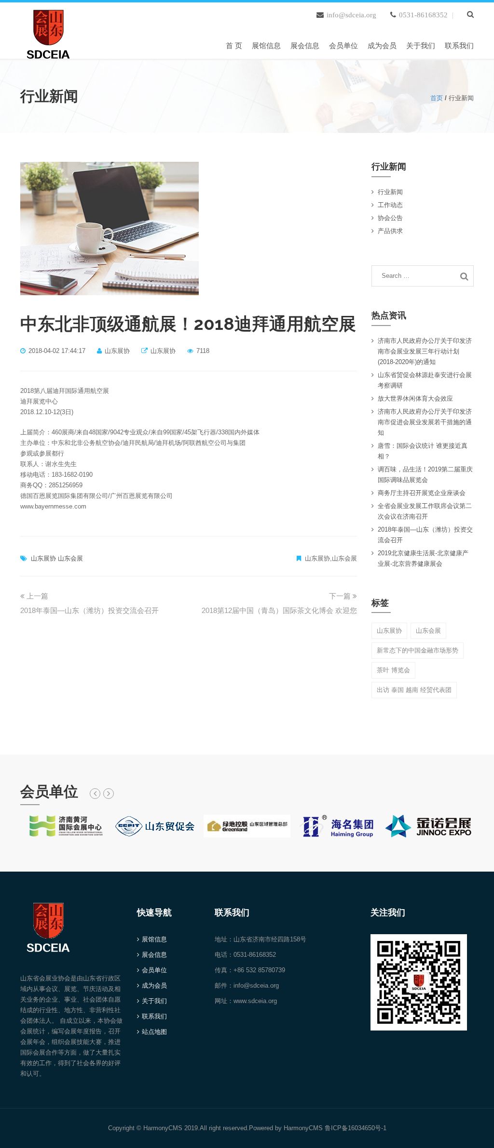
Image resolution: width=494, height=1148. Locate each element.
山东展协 (43, 558)
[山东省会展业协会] (48, 32)
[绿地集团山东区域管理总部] (247, 825)
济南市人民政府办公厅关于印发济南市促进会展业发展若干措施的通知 (425, 422)
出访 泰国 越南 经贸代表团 (414, 689)
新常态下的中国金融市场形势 (417, 650)
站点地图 (154, 1031)
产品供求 (390, 231)
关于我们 (420, 45)
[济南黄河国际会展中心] (65, 825)
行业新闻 (390, 192)
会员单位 (343, 45)
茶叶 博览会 (393, 670)
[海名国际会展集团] (337, 825)
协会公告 (390, 218)
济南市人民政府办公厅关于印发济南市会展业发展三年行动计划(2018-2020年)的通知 (425, 351)
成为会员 (382, 45)
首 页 (234, 45)
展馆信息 (266, 45)
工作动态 (390, 205)
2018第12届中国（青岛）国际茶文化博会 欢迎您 (279, 610)
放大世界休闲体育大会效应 (415, 398)
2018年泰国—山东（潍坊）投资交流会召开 (89, 610)
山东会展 (70, 558)
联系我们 (459, 45)
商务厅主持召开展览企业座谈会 (422, 492)
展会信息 (304, 45)
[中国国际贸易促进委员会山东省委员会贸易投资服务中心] (156, 825)
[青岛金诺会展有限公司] (428, 825)
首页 (436, 98)
